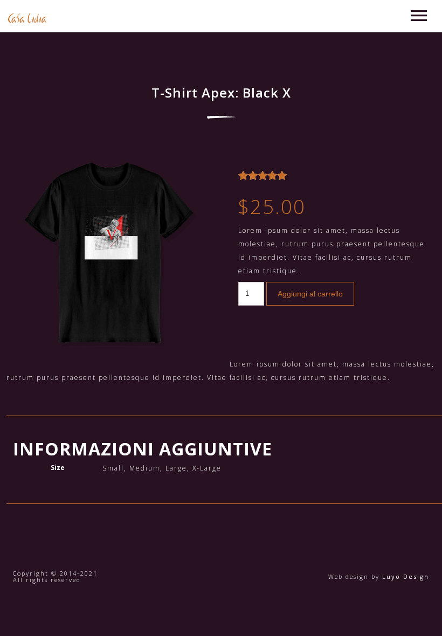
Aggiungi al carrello (310, 293)
